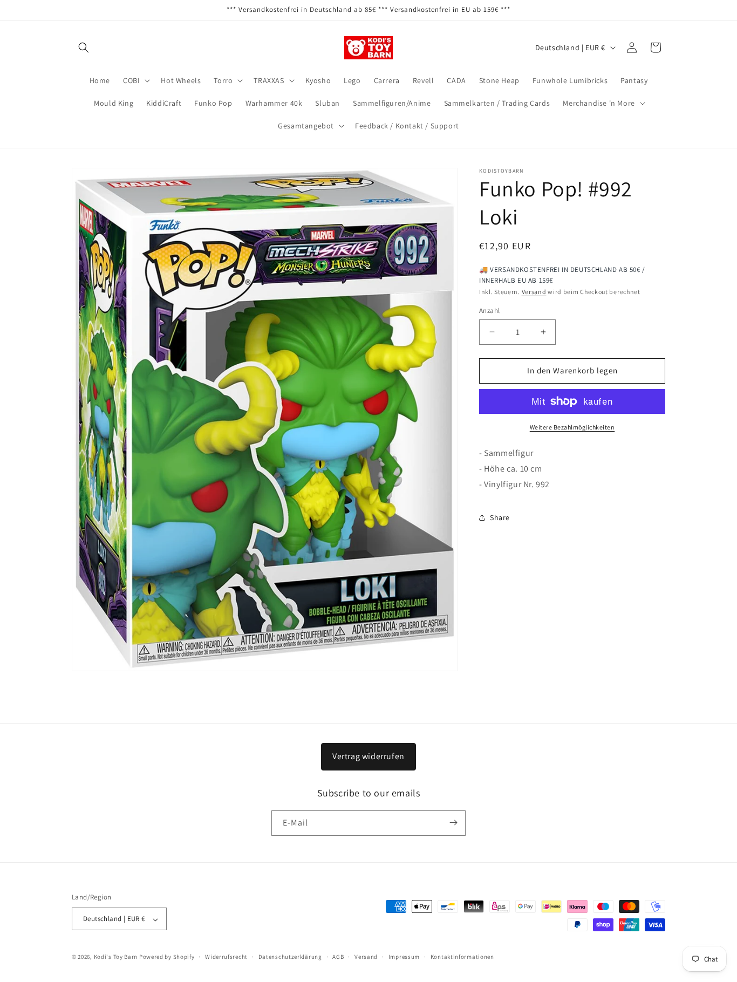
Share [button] (500, 517)
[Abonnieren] (453, 822)
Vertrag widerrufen (368, 756)
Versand (534, 292)
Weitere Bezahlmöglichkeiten (572, 427)
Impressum (404, 957)
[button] (83, 47)
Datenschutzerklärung (290, 957)
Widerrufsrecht (226, 957)
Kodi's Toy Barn (116, 957)
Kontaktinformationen (462, 957)
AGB (338, 957)
